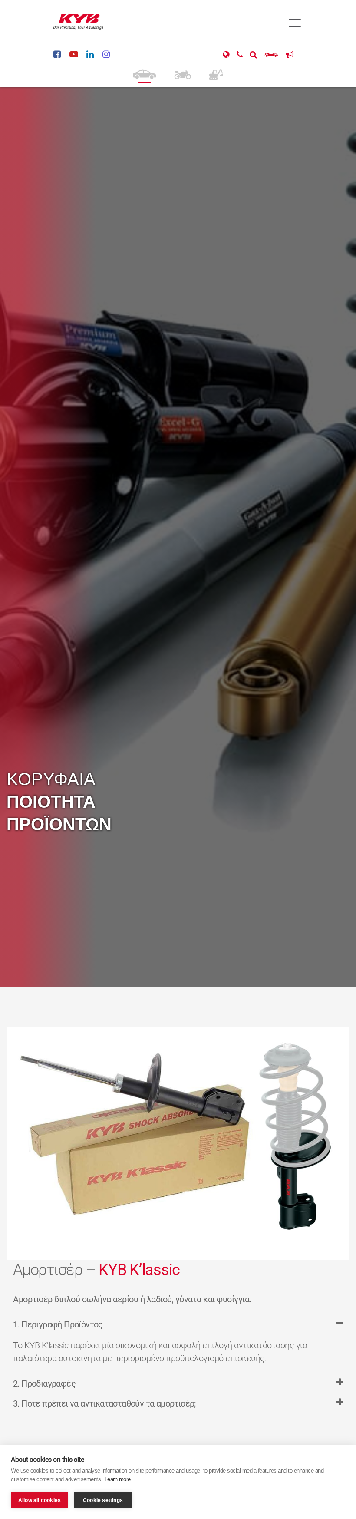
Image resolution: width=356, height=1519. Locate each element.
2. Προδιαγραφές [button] (44, 1383)
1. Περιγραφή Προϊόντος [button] (58, 1324)
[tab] (178, 1329)
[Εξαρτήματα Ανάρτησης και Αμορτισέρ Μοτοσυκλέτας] (182, 74)
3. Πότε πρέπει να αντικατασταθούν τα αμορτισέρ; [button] (104, 1403)
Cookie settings (103, 1500)
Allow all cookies (39, 1500)
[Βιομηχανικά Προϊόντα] (216, 74)
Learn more (118, 1479)
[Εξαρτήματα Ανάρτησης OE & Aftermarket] (144, 74)
